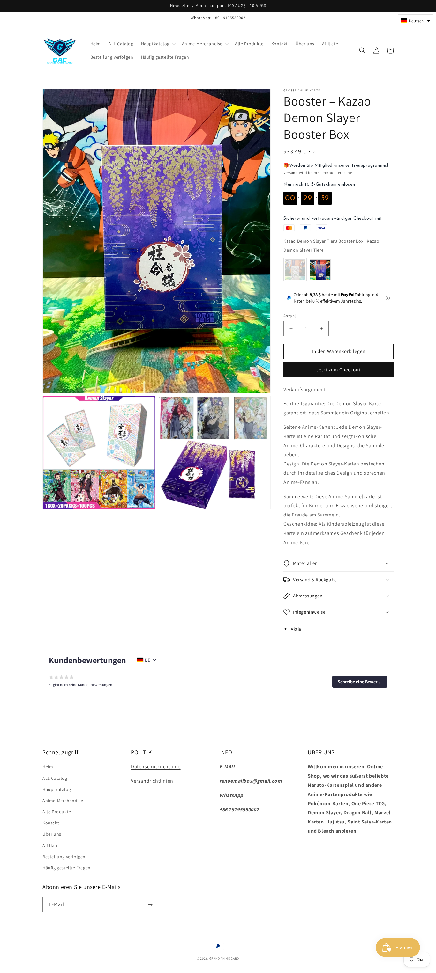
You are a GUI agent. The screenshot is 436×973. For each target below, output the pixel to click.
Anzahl (289, 315)
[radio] (295, 269)
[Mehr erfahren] (388, 298)
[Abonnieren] (150, 904)
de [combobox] (147, 660)
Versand (290, 172)
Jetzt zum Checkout (338, 370)
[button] (157, 43)
